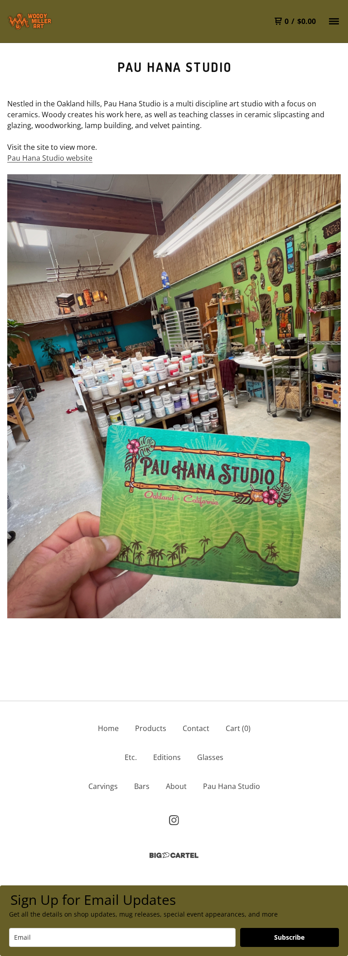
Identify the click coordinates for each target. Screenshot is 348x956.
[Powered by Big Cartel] (174, 855)
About (176, 786)
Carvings (103, 786)
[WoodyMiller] (30, 21)
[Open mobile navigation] (334, 21)
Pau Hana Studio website (49, 158)
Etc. (131, 757)
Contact (196, 728)
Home (108, 728)
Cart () (238, 728)
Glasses (210, 757)
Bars (142, 786)
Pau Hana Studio (231, 786)
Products (150, 728)
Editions (167, 757)
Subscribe (289, 937)
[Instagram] (174, 820)
